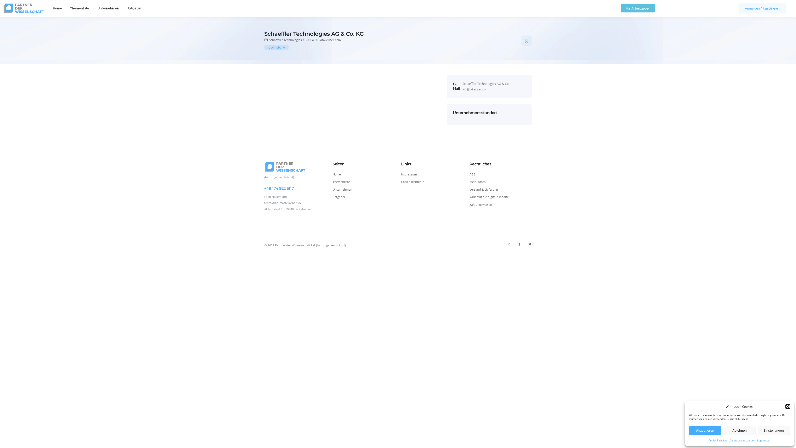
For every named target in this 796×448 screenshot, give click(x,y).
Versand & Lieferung (484, 189)
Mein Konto (477, 182)
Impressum (763, 440)
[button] (788, 406)
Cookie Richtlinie (718, 440)
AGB (472, 174)
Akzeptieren (705, 430)
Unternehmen (108, 8)
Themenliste (79, 8)
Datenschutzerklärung (742, 440)
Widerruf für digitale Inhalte (489, 197)
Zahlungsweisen (481, 205)
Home (57, 8)
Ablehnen (739, 430)
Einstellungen (774, 430)
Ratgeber (134, 8)
